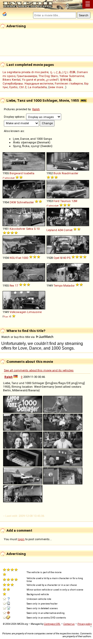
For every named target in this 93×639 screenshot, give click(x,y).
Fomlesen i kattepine (69, 83)
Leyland (52, 230)
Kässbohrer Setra (21, 229)
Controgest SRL (52, 623)
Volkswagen (18, 312)
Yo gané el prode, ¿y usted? (40, 79)
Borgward (16, 173)
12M (74, 201)
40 (64, 258)
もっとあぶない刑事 (62, 72)
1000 (25, 258)
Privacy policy (85, 623)
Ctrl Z (22, 87)
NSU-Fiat (15, 258)
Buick (57, 173)
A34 (60, 230)
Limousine (34, 312)
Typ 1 (6, 317)
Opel (56, 258)
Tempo (58, 285)
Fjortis (13, 87)
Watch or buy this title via (18, 337)
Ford (56, 201)
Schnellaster (25, 202)
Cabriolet (8, 178)
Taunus (65, 201)
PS (69, 258)
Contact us (69, 623)
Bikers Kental (11, 79)
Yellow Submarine (71, 76)
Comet (68, 230)
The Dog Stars (48, 76)
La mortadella (37, 87)
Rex (12, 285)
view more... (57, 87)
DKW (13, 202)
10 (38, 229)
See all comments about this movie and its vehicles (39, 370)
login (21, 539)
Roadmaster (70, 173)
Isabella (29, 173)
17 (16, 285)
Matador (69, 285)
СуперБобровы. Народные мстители (28, 83)
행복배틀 (65, 79)
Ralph (36, 109)
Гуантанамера (27, 76)
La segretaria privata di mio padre (25, 72)
